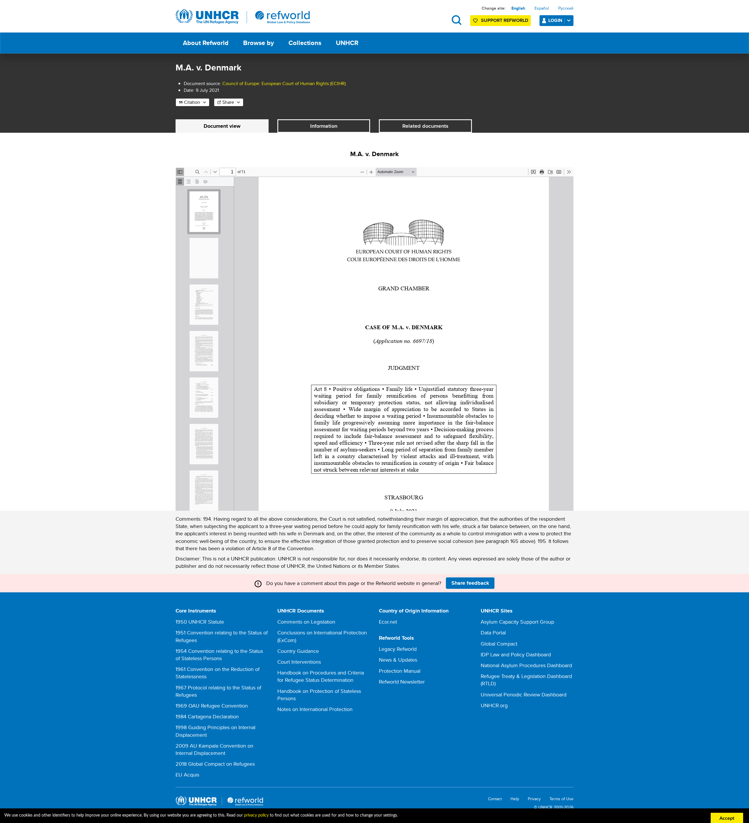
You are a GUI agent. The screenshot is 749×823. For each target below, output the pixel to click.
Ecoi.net (388, 621)
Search (456, 20)
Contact (495, 799)
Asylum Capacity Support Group (517, 621)
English (518, 8)
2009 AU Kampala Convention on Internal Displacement (214, 749)
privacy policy (256, 815)
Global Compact (499, 643)
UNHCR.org (494, 705)
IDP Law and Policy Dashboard (516, 654)
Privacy (534, 799)
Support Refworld (504, 20)
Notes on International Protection (315, 709)
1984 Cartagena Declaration (207, 716)
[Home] (243, 17)
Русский (565, 8)
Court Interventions (299, 661)
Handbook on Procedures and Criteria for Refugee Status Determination (320, 676)
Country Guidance (298, 651)
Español (542, 8)
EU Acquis (187, 774)
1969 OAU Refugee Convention (212, 705)
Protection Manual (399, 670)
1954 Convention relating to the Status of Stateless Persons (219, 654)
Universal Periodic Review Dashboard (523, 694)
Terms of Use (561, 799)
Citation (192, 102)
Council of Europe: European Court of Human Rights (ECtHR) (284, 83)
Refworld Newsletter (402, 681)
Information (323, 126)
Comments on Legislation (306, 621)
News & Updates (398, 659)
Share (228, 102)
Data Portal (493, 632)
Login (555, 20)
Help (515, 799)
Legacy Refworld (398, 649)
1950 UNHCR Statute (200, 621)
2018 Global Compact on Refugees (215, 763)
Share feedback (470, 583)
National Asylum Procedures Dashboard (526, 665)
